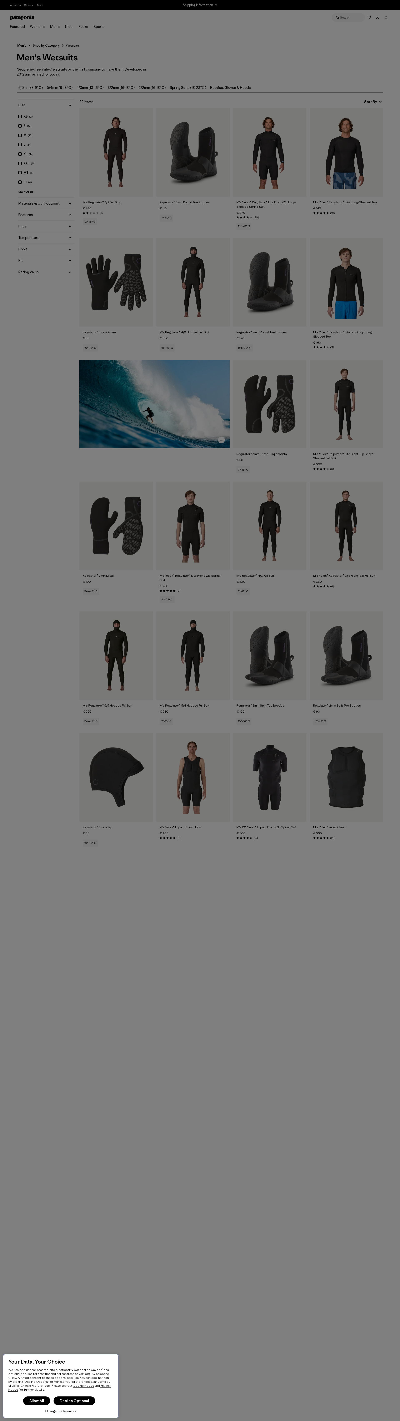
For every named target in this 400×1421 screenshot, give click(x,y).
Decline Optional (74, 1401)
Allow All (36, 1401)
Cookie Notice (83, 1385)
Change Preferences (60, 1411)
